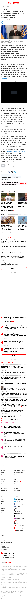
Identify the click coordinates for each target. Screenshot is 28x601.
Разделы (16, 465)
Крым (3, 175)
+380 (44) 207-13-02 (8, 555)
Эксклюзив (16, 481)
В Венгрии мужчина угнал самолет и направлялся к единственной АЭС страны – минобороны (15, 343)
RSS (17, 523)
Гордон (2, 6)
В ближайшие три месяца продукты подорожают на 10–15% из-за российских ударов (12, 368)
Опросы (16, 488)
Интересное (4, 490)
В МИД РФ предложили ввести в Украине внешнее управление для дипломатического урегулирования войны (15, 327)
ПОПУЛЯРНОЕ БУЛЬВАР (8, 422)
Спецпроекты (17, 492)
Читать (23, 183)
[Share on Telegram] (15, 172)
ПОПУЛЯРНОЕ (5, 314)
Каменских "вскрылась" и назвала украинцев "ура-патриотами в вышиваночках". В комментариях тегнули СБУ (14, 448)
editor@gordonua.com (8, 557)
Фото (15, 483)
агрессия (8, 175)
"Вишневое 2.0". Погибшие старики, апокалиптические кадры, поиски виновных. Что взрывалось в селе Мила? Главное (14, 405)
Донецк (3, 505)
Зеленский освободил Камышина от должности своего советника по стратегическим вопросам (14, 400)
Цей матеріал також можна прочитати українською (12, 22)
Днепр (2, 510)
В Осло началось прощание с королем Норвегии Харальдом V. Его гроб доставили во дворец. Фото (7, 228)
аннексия (14, 175)
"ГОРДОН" (4, 78)
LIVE (15, 479)
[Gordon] (13, 3)
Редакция (3, 537)
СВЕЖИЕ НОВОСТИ (7, 362)
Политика (8, 6)
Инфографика (4, 488)
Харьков (3, 508)
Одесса (2, 503)
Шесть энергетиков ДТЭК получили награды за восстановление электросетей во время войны (13, 373)
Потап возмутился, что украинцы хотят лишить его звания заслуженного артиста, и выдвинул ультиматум (15, 456)
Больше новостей (14, 419)
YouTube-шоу (17, 490)
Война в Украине (5, 467)
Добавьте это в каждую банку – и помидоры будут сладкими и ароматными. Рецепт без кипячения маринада (15, 433)
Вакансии (3, 535)
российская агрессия (6, 177)
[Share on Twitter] (12, 172)
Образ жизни (4, 483)
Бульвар (4, 214)
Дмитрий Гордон (20, 499)
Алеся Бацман (19, 516)
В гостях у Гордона (18, 472)
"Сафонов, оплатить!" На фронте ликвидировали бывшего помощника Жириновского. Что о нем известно (16, 388)
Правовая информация (6, 542)
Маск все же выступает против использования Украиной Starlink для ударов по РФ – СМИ (13, 411)
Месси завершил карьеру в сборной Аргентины (14, 383)
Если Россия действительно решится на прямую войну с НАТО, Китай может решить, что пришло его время (14, 241)
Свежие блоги (6, 237)
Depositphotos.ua (21, 573)
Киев (2, 499)
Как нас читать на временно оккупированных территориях (5, 547)
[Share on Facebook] (9, 172)
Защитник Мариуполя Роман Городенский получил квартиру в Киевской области (14, 415)
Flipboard (18, 520)
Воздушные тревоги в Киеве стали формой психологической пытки (13, 263)
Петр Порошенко (5, 179)
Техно (2, 481)
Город (2, 496)
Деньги (2, 472)
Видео (15, 486)
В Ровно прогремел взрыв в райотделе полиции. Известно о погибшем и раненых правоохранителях (14, 379)
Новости (3, 465)
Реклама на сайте (5, 540)
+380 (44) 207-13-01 (8, 553)
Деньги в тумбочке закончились (11, 252)
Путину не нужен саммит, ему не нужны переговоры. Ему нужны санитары (13, 247)
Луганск (3, 515)
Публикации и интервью (19, 470)
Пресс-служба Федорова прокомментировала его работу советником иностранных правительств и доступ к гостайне (15, 335)
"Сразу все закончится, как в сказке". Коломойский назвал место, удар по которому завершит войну (14, 350)
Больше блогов (13, 268)
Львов (2, 501)
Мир (2, 474)
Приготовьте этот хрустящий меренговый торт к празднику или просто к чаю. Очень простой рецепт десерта (15, 441)
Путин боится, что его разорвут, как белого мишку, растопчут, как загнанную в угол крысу (13, 257)
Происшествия (4, 486)
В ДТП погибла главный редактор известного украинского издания (13, 427)
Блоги (15, 474)
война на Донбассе (17, 177)
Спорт (2, 477)
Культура (3, 479)
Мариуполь (3, 512)
